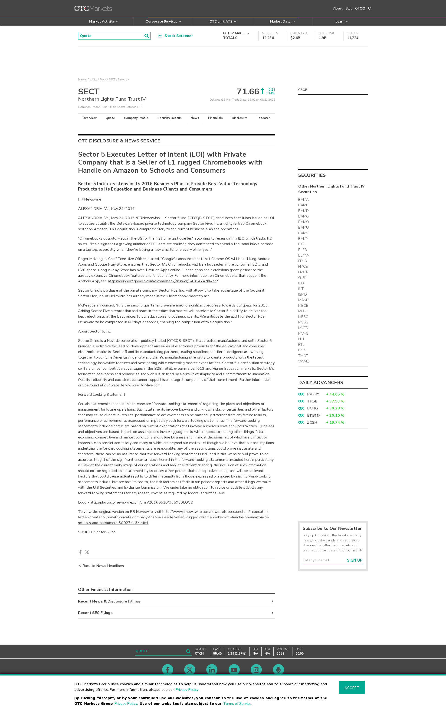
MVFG (303, 333)
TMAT (303, 355)
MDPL (303, 311)
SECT (112, 79)
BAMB (303, 205)
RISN (302, 350)
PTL (301, 344)
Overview (89, 118)
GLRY (302, 277)
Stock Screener (177, 35)
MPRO (303, 316)
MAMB (303, 300)
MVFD (303, 327)
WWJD (304, 361)
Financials (215, 118)
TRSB (312, 401)
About (338, 8)
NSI (301, 339)
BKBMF (313, 415)
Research (263, 118)
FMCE (303, 266)
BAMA (303, 199)
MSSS (303, 322)
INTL (302, 288)
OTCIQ (360, 8)
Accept (351, 687)
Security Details (169, 118)
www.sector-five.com (143, 385)
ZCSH (312, 422)
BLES (302, 249)
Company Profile (136, 118)
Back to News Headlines (103, 565)
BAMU (303, 227)
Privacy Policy (186, 689)
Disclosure (240, 118)
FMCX (303, 272)
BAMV (303, 233)
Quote (110, 118)
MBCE (303, 305)
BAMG (303, 216)
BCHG (312, 408)
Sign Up (355, 560)
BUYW (303, 255)
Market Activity (87, 79)
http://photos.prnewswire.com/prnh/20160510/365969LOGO (141, 502)
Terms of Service (237, 703)
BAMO (303, 221)
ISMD (302, 294)
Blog (349, 8)
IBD (301, 283)
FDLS (302, 261)
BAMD (303, 210)
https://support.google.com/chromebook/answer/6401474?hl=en (162, 281)
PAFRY (313, 394)
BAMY (303, 238)
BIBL (302, 244)
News (195, 118)
